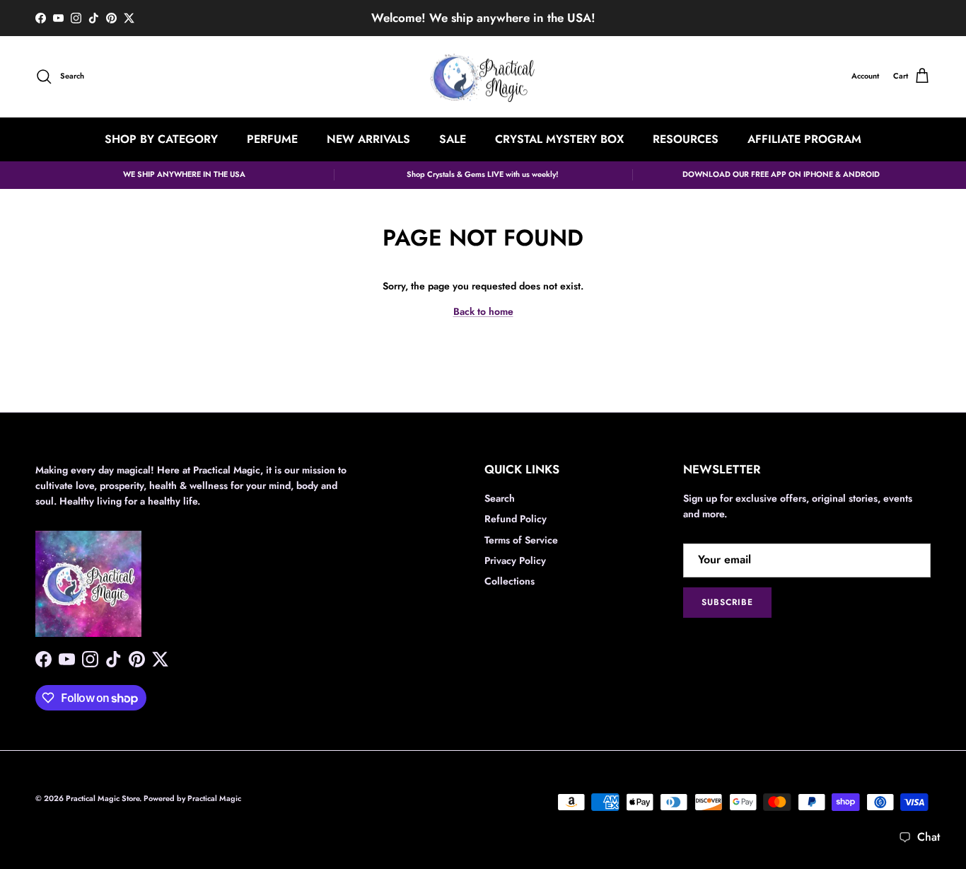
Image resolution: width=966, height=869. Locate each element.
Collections (509, 581)
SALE (452, 138)
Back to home (483, 311)
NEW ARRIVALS (368, 138)
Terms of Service (521, 540)
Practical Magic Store (102, 798)
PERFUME (272, 138)
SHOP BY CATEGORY (161, 138)
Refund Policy (515, 519)
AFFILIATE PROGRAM (804, 138)
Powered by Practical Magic (192, 798)
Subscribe (727, 602)
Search (499, 498)
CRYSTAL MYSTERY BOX (559, 138)
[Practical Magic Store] (483, 76)
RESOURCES (685, 138)
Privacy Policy (515, 560)
